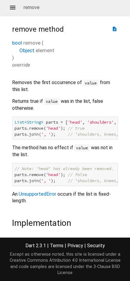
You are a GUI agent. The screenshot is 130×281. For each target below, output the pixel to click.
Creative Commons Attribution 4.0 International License (65, 260)
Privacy (75, 245)
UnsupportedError (37, 194)
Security (96, 245)
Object (26, 50)
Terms (56, 245)
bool (17, 43)
